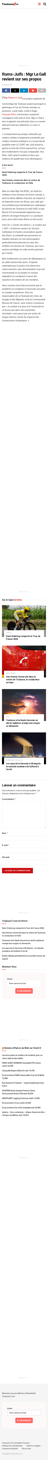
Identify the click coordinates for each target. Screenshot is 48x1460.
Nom (5, 833)
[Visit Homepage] (10, 4)
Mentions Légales (33, 1446)
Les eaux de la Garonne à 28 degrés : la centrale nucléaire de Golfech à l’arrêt (24, 766)
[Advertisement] (24, 35)
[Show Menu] (39, 4)
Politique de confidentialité (12, 1446)
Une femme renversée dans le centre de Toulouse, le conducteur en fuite (22, 679)
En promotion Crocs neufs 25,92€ (16, 1103)
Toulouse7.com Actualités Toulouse (15, 1443)
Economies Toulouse (14, 760)
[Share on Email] (33, 90)
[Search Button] (44, 4)
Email (9, 979)
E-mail (5, 845)
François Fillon (9, 114)
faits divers (10, 673)
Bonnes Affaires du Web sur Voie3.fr (22, 1048)
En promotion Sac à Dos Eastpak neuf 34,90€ (21, 1108)
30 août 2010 (7, 85)
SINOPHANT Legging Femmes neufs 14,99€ (21, 1098)
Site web (5, 857)
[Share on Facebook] (6, 90)
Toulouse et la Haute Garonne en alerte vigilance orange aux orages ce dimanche (23, 723)
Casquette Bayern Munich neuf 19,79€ (18, 1071)
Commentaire (9, 799)
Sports (9, 633)
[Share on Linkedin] (24, 90)
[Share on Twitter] (15, 90)
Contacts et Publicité (10, 1449)
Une (7, 717)
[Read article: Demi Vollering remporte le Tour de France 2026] (24, 621)
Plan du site (26, 1449)
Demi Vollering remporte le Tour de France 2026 (23, 928)
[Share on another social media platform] (42, 90)
